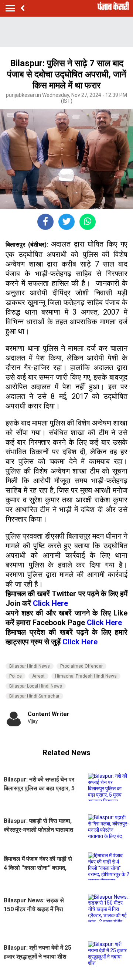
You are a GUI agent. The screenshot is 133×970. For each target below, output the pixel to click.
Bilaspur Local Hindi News (35, 686)
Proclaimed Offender (81, 666)
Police (15, 676)
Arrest (38, 676)
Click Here (50, 603)
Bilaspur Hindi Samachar (34, 696)
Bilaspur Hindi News (29, 666)
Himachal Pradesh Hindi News (86, 676)
